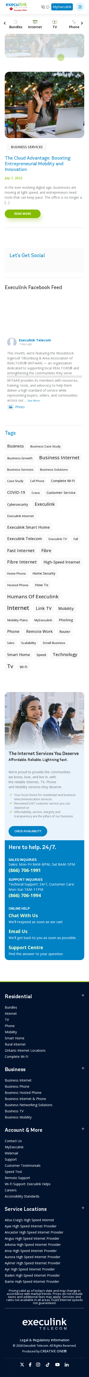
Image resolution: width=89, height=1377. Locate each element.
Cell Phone (37, 481)
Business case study (45, 446)
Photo (20, 407)
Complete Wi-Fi (63, 480)
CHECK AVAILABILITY (27, 831)
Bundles (11, 1007)
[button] (80, 7)
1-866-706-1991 (43, 7)
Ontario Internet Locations (25, 1050)
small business (54, 643)
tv (10, 666)
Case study (15, 481)
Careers (11, 1190)
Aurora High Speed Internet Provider (32, 1257)
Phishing (66, 619)
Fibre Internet (22, 562)
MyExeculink (62, 6)
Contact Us (13, 1141)
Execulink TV (58, 539)
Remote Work (39, 631)
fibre (46, 550)
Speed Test (13, 1171)
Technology (65, 654)
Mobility (66, 608)
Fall (76, 539)
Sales (10, 643)
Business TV (14, 1111)
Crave (36, 493)
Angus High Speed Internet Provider (32, 1238)
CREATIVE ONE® (53, 1351)
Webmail (11, 1153)
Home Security (44, 573)
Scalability (28, 643)
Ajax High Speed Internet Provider (30, 1226)
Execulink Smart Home (28, 527)
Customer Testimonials (23, 1165)
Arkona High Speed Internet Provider (33, 1244)
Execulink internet (20, 516)
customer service (61, 492)
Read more (22, 214)
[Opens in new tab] (22, 1364)
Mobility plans (17, 620)
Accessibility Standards (22, 1196)
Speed (41, 655)
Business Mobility (18, 1117)
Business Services (27, 147)
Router (64, 631)
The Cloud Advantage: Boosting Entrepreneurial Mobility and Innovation (37, 163)
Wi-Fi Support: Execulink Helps (28, 1184)
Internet (11, 1013)
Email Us (18, 931)
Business (15, 446)
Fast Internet (21, 550)
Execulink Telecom (35, 340)
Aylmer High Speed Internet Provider (33, 1263)
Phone (10, 1026)
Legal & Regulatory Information (44, 1340)
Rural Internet (15, 1044)
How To (41, 584)
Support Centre (26, 947)
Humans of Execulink (33, 596)
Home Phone (16, 573)
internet (18, 608)
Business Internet (59, 457)
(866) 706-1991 (25, 870)
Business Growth (20, 458)
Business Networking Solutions (28, 1105)
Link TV (44, 608)
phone (13, 631)
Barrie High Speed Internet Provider (32, 1281)
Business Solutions (54, 469)
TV (7, 1019)
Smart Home (14, 1038)
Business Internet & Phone (25, 1098)
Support (11, 1159)
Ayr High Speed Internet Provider (30, 1269)
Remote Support (17, 1178)
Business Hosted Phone (23, 1092)
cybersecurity (17, 504)
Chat (48, 7)
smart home (18, 654)
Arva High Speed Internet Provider (31, 1250)
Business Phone (17, 1086)
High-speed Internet (61, 562)
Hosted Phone (17, 585)
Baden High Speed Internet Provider (32, 1275)
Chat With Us (23, 915)
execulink (45, 504)
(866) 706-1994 (25, 895)
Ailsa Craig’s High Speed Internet (29, 1220)
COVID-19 (16, 492)
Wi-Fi (23, 667)
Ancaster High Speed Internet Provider (34, 1232)
